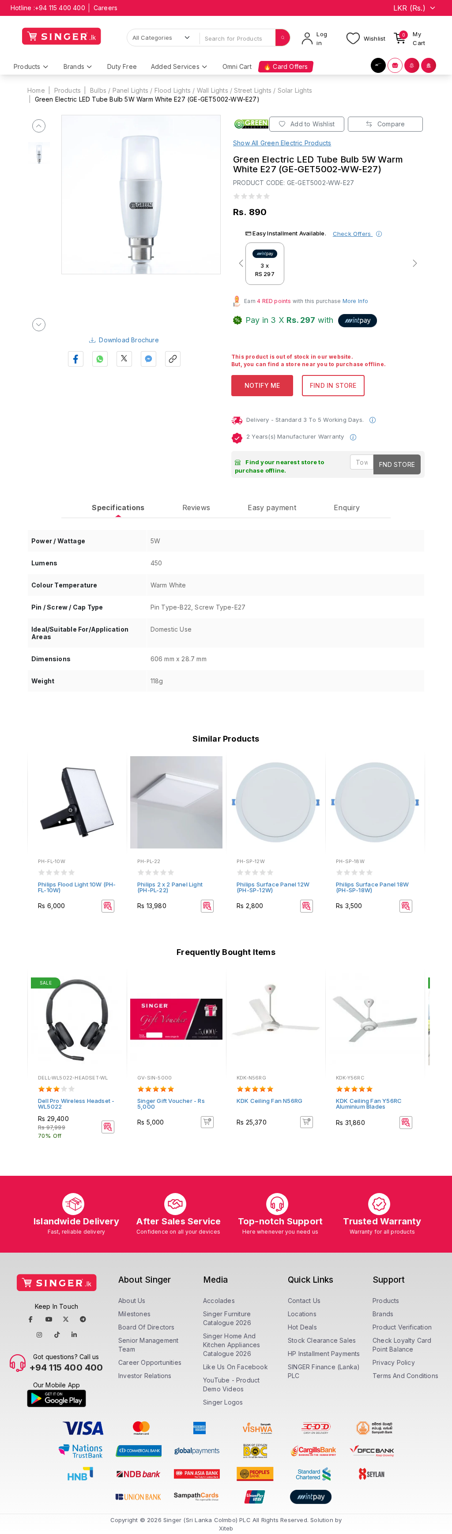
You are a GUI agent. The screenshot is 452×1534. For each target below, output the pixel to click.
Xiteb (226, 1528)
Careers (105, 7)
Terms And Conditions (405, 1375)
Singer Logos (223, 1402)
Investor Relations (145, 1375)
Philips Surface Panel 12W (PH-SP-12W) (273, 887)
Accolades (219, 1300)
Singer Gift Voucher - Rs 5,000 (171, 1103)
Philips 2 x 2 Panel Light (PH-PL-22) (170, 887)
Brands (383, 1314)
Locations (302, 1314)
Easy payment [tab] (272, 507)
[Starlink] (378, 65)
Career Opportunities (149, 1362)
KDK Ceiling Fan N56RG (269, 1100)
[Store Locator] (411, 65)
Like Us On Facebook (235, 1367)
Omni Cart (237, 66)
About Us (132, 1300)
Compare (390, 124)
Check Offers (353, 233)
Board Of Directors (146, 1327)
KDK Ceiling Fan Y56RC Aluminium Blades (369, 1103)
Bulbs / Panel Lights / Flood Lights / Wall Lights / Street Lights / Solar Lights (201, 90)
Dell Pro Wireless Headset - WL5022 (76, 1103)
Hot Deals (302, 1327)
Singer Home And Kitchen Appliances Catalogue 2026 (231, 1344)
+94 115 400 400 (60, 7)
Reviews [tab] (196, 507)
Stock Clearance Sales (322, 1340)
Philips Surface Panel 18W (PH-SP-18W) (372, 887)
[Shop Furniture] (395, 65)
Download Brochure (128, 340)
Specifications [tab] (118, 507)
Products (67, 90)
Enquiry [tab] (347, 507)
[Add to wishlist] (114, 768)
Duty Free (122, 66)
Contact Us (304, 1300)
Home (36, 90)
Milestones (134, 1314)
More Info (356, 301)
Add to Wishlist (312, 124)
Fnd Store (397, 464)
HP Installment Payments (324, 1353)
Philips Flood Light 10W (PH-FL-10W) (77, 887)
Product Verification (402, 1327)
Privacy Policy (394, 1362)
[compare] (114, 779)
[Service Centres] (428, 65)
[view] (114, 791)
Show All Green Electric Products (282, 143)
